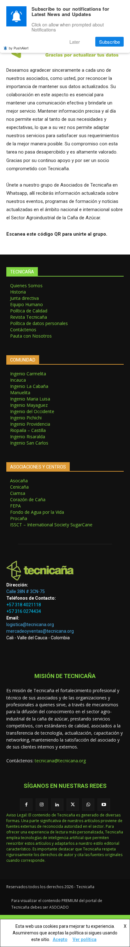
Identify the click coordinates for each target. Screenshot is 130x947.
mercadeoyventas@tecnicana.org (40, 631)
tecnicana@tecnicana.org (60, 761)
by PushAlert (18, 47)
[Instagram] (42, 805)
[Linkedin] (57, 805)
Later (74, 41)
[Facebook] (26, 805)
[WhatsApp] (88, 805)
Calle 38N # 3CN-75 (25, 591)
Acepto (60, 939)
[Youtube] (104, 805)
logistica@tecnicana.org (30, 624)
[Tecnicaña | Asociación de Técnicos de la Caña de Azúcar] (65, 570)
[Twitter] (73, 805)
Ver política (85, 939)
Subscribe (109, 41)
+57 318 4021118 (23, 604)
